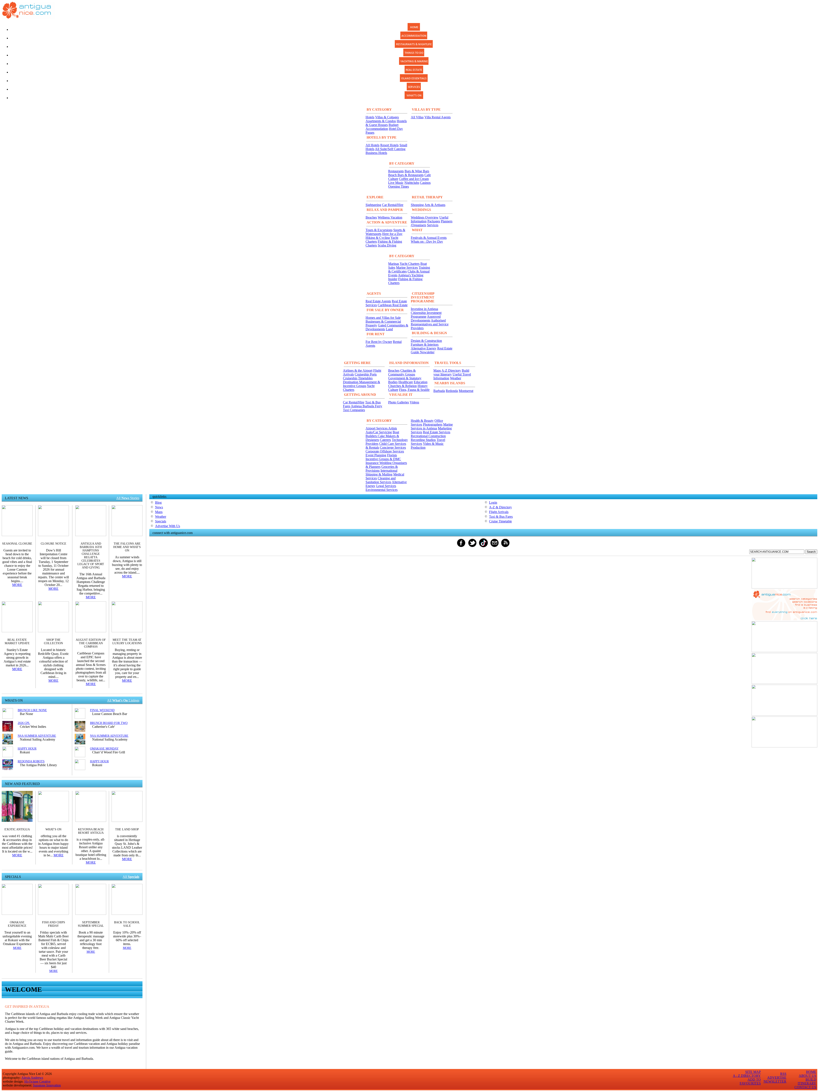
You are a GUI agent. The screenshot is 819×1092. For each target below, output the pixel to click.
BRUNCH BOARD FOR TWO (109, 723)
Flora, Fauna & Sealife (414, 390)
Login (493, 502)
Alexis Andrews (32, 1077)
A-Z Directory (451, 370)
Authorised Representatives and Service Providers (430, 324)
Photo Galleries (398, 402)
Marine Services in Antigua (432, 426)
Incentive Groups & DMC (383, 459)
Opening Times (398, 186)
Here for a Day (392, 234)
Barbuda (439, 391)
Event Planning (376, 455)
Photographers (432, 424)
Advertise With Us (167, 526)
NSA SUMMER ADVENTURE (37, 735)
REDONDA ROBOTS (31, 761)
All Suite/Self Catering (390, 149)
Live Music (396, 182)
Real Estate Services (436, 432)
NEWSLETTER (775, 1081)
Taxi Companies (354, 410)
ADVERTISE (776, 1077)
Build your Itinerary (451, 372)
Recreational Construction (428, 436)
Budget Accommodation (382, 127)
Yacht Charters (410, 263)
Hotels (370, 117)
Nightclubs (411, 182)
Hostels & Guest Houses (386, 123)
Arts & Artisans (434, 205)
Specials (160, 521)
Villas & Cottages (387, 117)
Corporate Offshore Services (385, 451)
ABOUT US (807, 1075)
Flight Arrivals (498, 512)
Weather (455, 378)
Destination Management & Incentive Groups (361, 384)
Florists (392, 455)
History (423, 386)
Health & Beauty (422, 420)
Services (432, 225)
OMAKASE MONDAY (104, 748)
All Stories (127, 498)
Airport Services (377, 428)
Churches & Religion (402, 386)
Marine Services (407, 267)
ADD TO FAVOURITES (750, 1081)
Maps (437, 370)
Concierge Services (393, 447)
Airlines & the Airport (357, 370)
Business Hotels (376, 153)
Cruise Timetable (500, 521)
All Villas (417, 117)
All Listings (123, 700)
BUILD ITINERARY (807, 1081)
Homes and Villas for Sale (383, 317)
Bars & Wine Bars (417, 171)
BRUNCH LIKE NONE (32, 710)
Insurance (372, 463)
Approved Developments (426, 318)
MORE (17, 585)
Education (420, 382)
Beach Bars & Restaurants (406, 175)
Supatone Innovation (47, 1085)
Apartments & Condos (381, 121)
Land (389, 329)
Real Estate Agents (378, 301)
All (131, 877)
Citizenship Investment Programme (426, 314)
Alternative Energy (423, 348)
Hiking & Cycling (378, 237)
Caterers (385, 440)
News (159, 507)
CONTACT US (805, 1087)
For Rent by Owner (379, 342)
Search (811, 551)
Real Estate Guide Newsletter (431, 350)
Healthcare (405, 382)
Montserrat (466, 391)
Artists (392, 428)
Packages (433, 221)
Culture (393, 390)
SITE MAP (753, 1072)
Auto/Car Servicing (379, 432)
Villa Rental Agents (437, 117)
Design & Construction (426, 340)
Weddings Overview (425, 217)
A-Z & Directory (500, 507)
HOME (811, 1072)
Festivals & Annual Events (429, 237)
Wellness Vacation (390, 217)
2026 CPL (24, 723)
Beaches (371, 217)
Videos (414, 402)
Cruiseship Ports (366, 374)
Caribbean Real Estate (393, 305)
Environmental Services (382, 490)
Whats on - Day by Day (427, 241)
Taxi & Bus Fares (501, 516)
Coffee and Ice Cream (414, 179)
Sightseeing (373, 205)
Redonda (452, 391)
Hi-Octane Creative (37, 1081)
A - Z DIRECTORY (747, 1075)
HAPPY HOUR (27, 748)
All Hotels (372, 145)
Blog (158, 502)
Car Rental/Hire (392, 205)
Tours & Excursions (379, 230)
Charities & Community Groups (402, 372)
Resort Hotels (389, 145)
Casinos (425, 182)
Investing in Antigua (424, 309)
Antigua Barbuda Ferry (366, 406)
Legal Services (386, 486)
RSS (783, 1074)
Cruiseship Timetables (358, 378)
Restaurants (396, 171)
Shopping (417, 205)
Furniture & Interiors (425, 344)
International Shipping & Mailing (381, 472)
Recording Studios (423, 440)
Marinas (393, 263)
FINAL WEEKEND (102, 710)
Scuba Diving (387, 245)
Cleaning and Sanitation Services (381, 480)
